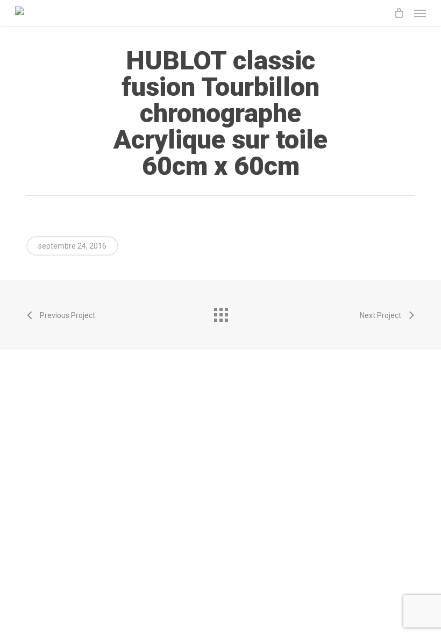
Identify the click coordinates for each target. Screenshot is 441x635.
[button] (420, 13)
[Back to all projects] (220, 312)
